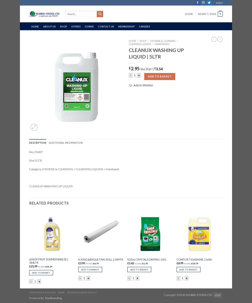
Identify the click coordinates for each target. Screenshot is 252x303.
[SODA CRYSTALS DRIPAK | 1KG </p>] (150, 232)
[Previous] (29, 248)
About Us (49, 26)
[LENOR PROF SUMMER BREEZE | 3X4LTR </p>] (52, 232)
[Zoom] (34, 127)
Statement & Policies (42, 292)
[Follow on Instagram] (203, 3)
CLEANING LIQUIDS (140, 44)
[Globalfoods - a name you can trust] (44, 14)
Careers (144, 26)
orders (219, 2)
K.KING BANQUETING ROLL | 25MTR (100, 259)
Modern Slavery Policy (82, 292)
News (61, 292)
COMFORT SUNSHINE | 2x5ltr (194, 259)
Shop (63, 26)
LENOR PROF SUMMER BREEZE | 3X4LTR (48, 261)
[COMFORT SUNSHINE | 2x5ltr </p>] (199, 232)
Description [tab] (37, 142)
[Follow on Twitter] (209, 3)
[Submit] (100, 14)
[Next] (222, 248)
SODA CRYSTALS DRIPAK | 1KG (146, 259)
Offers (76, 26)
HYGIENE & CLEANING (163, 40)
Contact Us (106, 26)
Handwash (162, 44)
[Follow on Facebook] (197, 3)
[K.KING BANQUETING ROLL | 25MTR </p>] (101, 232)
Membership (126, 26)
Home (35, 26)
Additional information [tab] (66, 142)
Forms (89, 26)
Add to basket (160, 76)
